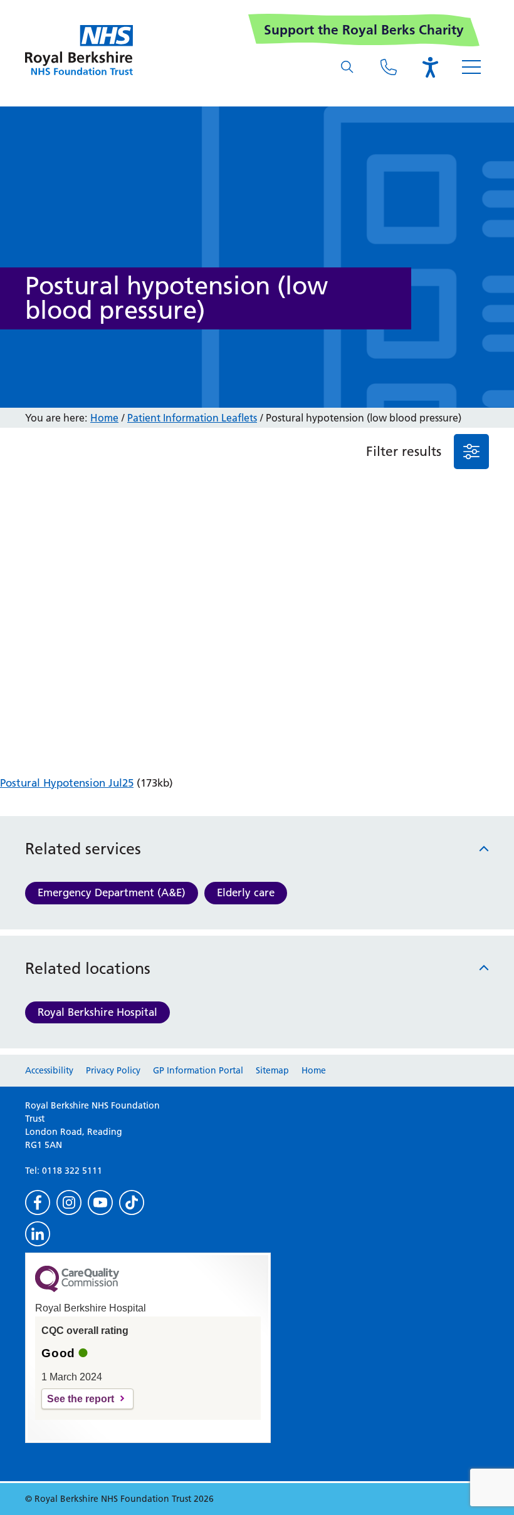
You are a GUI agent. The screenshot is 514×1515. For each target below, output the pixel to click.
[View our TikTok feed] (131, 1202)
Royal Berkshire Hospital (97, 1012)
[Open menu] (471, 67)
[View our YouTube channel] (100, 1202)
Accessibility (49, 1070)
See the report (80, 1398)
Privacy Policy (113, 1070)
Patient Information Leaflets (192, 417)
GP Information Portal (198, 1070)
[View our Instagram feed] (68, 1202)
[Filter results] (471, 451)
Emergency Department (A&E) (112, 892)
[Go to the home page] (79, 50)
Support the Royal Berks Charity (364, 30)
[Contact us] (388, 67)
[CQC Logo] (77, 1289)
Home (104, 417)
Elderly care (246, 892)
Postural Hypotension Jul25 (67, 783)
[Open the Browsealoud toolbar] (430, 67)
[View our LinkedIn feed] (37, 1233)
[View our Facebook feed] (37, 1202)
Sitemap (272, 1070)
